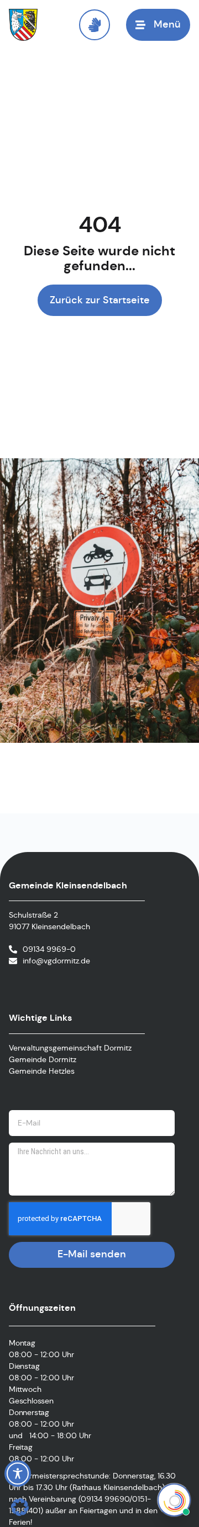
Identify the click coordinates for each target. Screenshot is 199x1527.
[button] (20, 1507)
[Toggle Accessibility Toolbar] (18, 1473)
